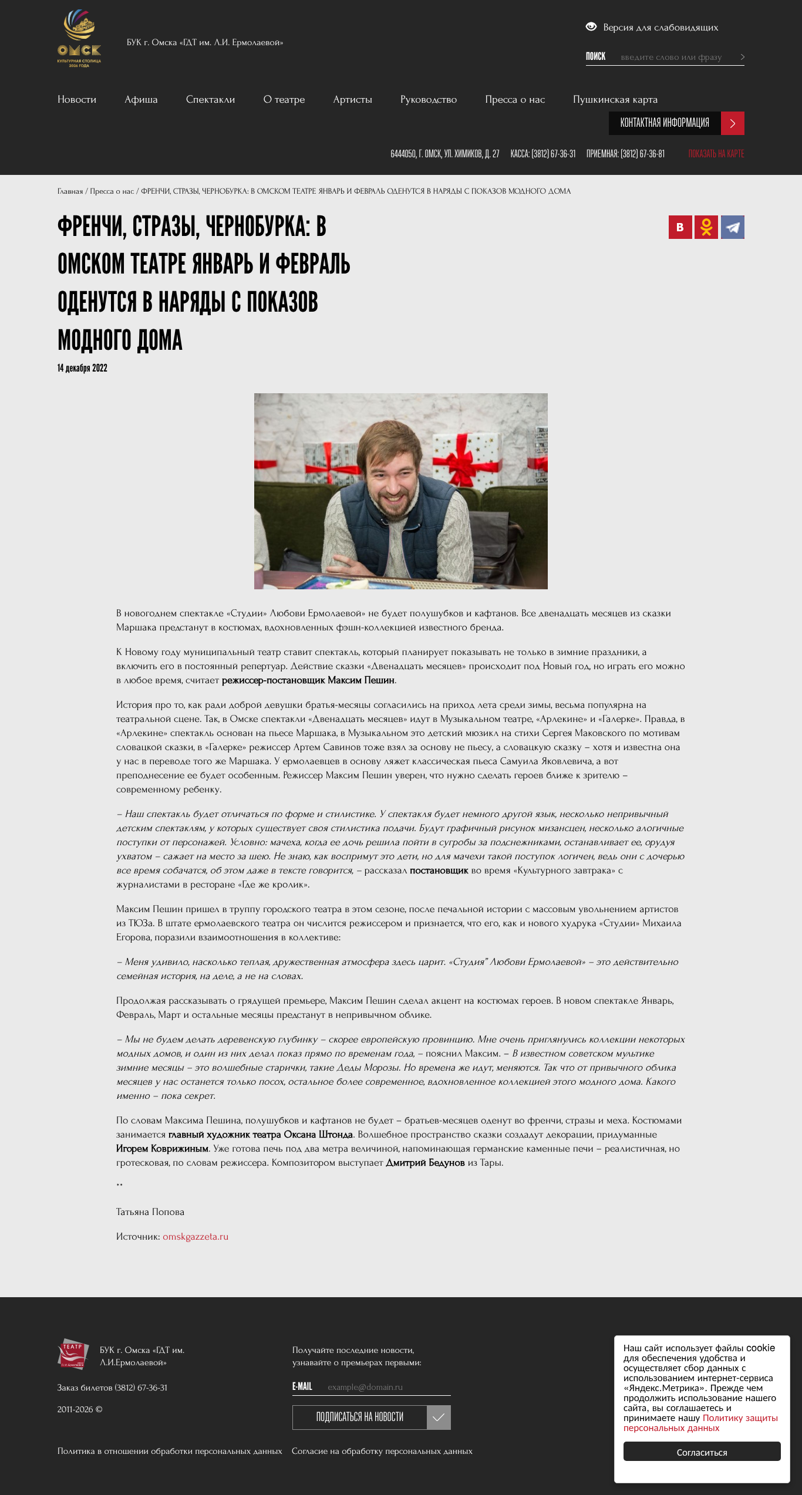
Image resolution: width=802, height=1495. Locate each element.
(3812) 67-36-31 (553, 153)
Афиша (141, 99)
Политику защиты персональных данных (701, 1421)
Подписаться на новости (360, 1417)
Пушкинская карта (615, 99)
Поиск (595, 57)
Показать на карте (716, 153)
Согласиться (702, 1451)
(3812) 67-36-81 (643, 153)
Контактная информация (665, 123)
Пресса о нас (515, 99)
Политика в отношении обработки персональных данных (170, 1451)
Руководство (428, 99)
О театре (284, 99)
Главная (70, 191)
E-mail (302, 1387)
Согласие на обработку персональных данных (382, 1451)
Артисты (353, 99)
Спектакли (210, 99)
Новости (77, 99)
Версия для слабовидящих (660, 27)
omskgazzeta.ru (195, 1237)
